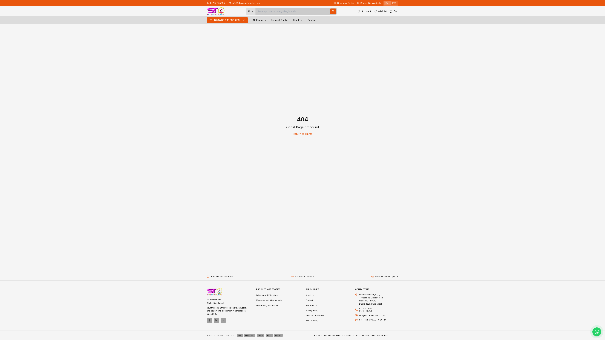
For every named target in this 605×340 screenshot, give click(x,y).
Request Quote (279, 20)
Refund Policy (312, 320)
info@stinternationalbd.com (372, 315)
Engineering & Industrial (267, 305)
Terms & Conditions (315, 315)
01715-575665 (365, 308)
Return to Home (302, 133)
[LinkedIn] (216, 320)
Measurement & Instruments (269, 300)
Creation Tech (382, 335)
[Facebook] (209, 320)
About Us (297, 20)
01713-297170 (365, 311)
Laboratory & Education (267, 295)
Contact (312, 20)
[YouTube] (223, 320)
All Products (259, 20)
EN (387, 3)
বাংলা (394, 3)
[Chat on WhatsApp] (596, 331)
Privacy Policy (312, 310)
